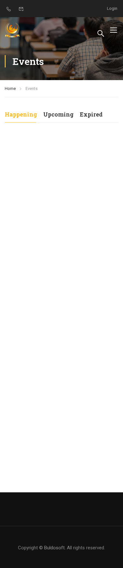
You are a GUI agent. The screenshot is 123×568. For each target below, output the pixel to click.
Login (112, 8)
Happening (21, 114)
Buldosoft (54, 548)
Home (10, 88)
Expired (91, 114)
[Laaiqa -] (13, 30)
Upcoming (58, 114)
